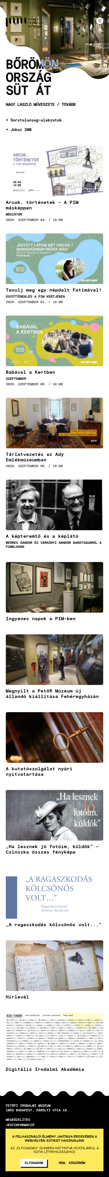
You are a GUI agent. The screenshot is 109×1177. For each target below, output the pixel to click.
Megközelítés (18, 1119)
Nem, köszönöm (72, 1163)
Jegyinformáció (20, 1125)
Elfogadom (34, 1163)
